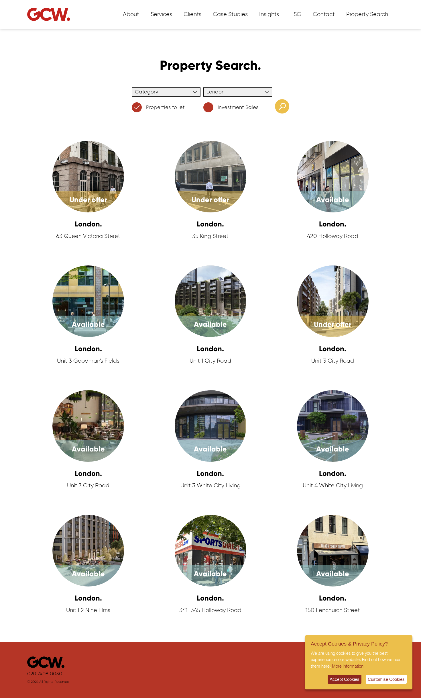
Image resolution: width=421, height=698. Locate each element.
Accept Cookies (344, 679)
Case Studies (230, 14)
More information (347, 665)
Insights (269, 14)
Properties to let (165, 107)
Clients (192, 14)
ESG (295, 14)
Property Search (367, 14)
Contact (324, 14)
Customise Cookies (386, 679)
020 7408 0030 (44, 674)
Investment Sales (238, 107)
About (131, 14)
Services (161, 14)
